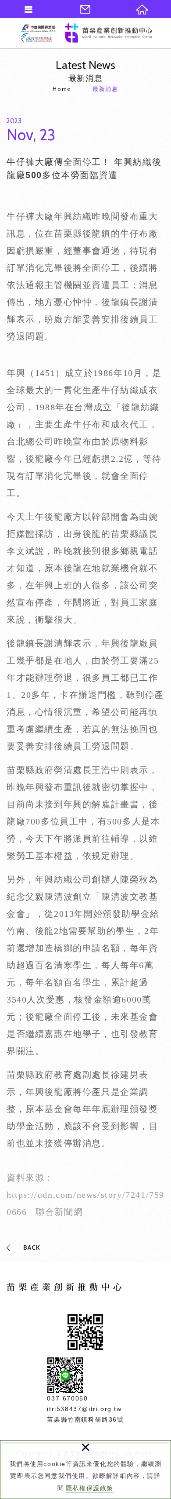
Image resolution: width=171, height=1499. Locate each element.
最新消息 (105, 88)
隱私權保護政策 (90, 1488)
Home (62, 88)
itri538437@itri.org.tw (84, 1408)
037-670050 (67, 1398)
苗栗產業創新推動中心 (86, 33)
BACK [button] (31, 1247)
